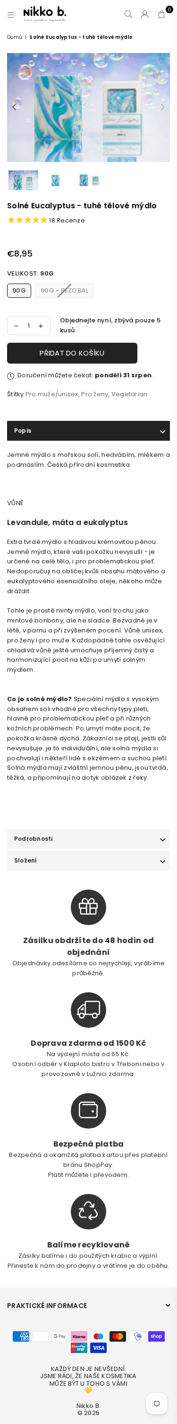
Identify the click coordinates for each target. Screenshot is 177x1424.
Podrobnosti (33, 839)
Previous (14, 107)
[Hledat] (128, 14)
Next (163, 107)
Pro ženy (94, 394)
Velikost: (30, 273)
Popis (22, 431)
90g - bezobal (64, 290)
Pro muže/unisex (51, 394)
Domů (14, 37)
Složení (25, 860)
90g (19, 290)
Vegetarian (129, 394)
